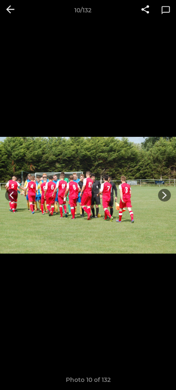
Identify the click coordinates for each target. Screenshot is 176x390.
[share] (145, 10)
